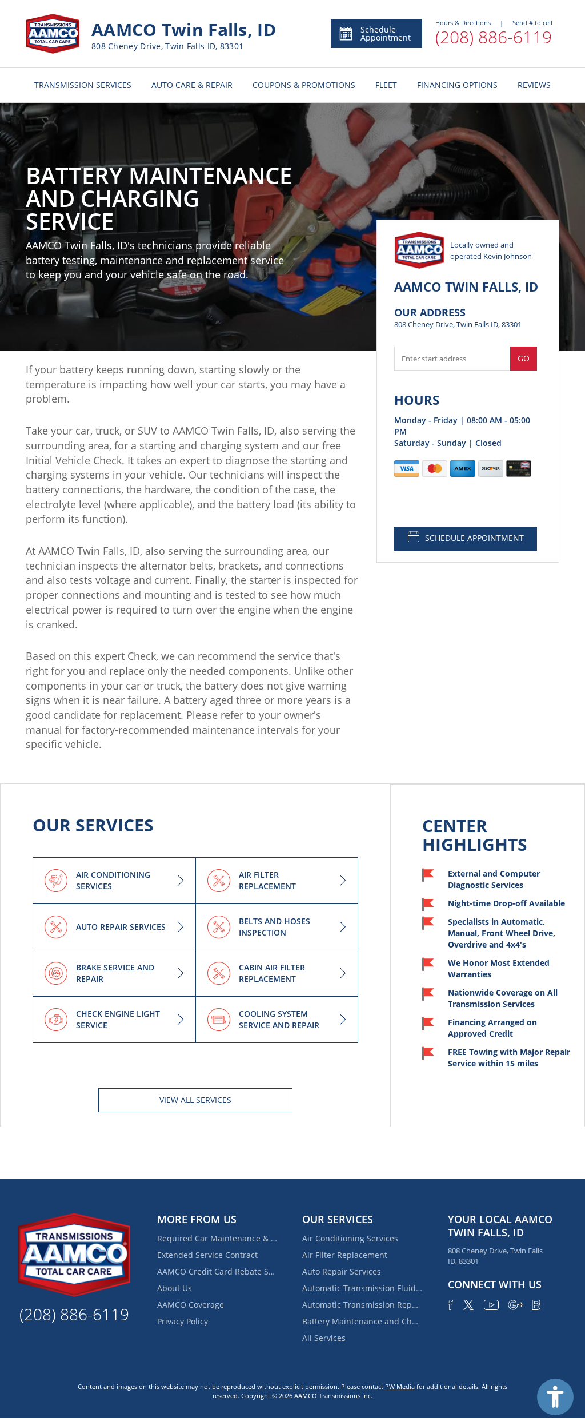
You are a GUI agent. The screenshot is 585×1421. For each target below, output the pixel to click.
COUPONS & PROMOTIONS (304, 84)
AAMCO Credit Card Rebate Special (217, 1271)
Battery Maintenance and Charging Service (362, 1321)
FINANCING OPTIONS (457, 84)
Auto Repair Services (341, 1271)
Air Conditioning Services (350, 1238)
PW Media (400, 1386)
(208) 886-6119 (493, 37)
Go (524, 358)
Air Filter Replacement (344, 1254)
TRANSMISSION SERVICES (82, 84)
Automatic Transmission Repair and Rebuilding (362, 1304)
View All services (195, 1099)
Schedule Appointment (385, 33)
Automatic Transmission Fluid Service (362, 1288)
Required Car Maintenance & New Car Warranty (217, 1238)
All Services (324, 1337)
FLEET (386, 84)
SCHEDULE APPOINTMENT (474, 537)
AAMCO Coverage (190, 1304)
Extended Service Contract (207, 1254)
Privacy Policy (182, 1321)
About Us (174, 1288)
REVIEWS (534, 84)
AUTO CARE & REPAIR (192, 84)
